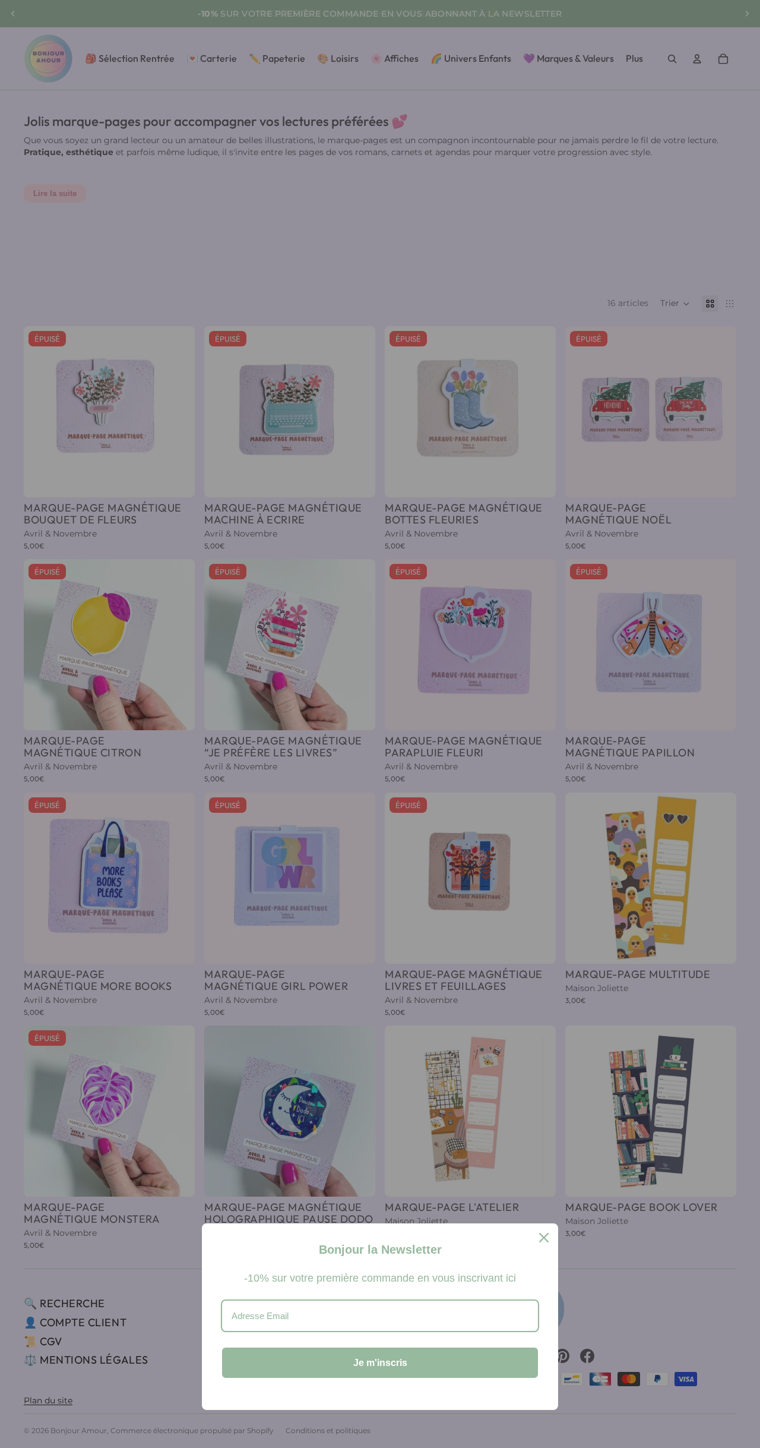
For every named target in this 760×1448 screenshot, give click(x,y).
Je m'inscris (380, 1363)
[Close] (544, 1237)
